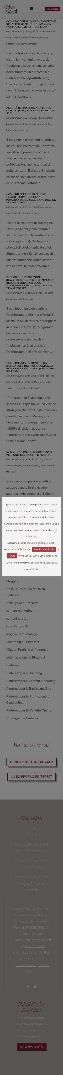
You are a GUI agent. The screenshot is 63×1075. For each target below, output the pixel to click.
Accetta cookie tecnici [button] (44, 549)
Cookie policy (46, 555)
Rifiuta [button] (12, 555)
